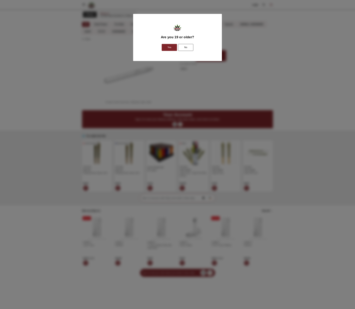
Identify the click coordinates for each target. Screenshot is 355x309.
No (185, 47)
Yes (169, 47)
